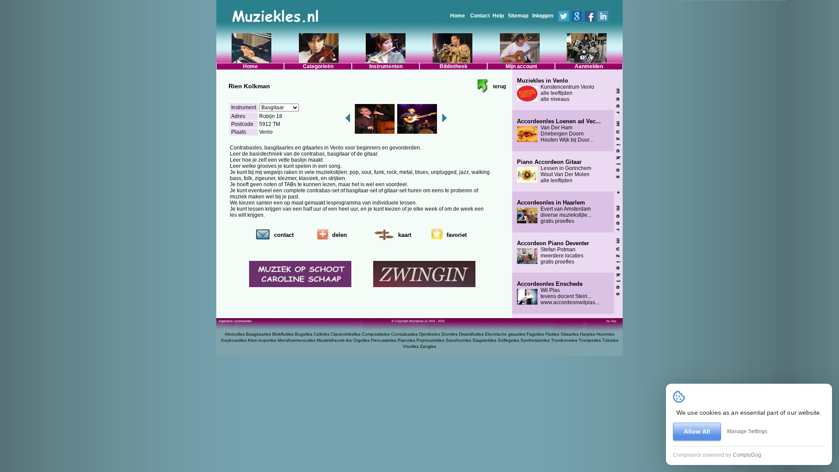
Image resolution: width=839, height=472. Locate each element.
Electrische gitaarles (505, 334)
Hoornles (605, 334)
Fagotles (535, 334)
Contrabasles (404, 334)
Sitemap (518, 16)
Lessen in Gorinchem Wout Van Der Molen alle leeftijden (554, 171)
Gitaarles (570, 334)
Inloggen (542, 16)
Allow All (697, 431)
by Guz (612, 321)
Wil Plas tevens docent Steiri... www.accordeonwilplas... (558, 293)
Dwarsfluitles (471, 334)
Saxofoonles (458, 340)
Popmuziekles (430, 340)
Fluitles (552, 334)
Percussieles (383, 340)
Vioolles (411, 346)
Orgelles (361, 340)
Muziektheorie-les (334, 340)
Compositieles (376, 334)
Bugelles (303, 334)
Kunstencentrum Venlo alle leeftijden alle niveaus (555, 90)
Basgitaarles (258, 334)
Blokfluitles (283, 334)
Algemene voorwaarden (235, 321)
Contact (480, 16)
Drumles (449, 334)
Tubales (610, 340)
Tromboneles (564, 340)
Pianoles (406, 340)
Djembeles (429, 334)
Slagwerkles (484, 340)
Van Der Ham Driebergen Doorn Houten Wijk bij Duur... (559, 130)
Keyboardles (233, 340)
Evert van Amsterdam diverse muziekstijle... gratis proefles (554, 212)
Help (498, 16)
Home (457, 16)
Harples (587, 334)
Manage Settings (747, 431)
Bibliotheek (454, 66)
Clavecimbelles (346, 334)
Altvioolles (235, 334)
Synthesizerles (535, 340)
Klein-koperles (262, 340)
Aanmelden (589, 66)
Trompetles (590, 340)
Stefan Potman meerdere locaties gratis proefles (553, 252)
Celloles (321, 334)
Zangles (428, 346)
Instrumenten (385, 66)
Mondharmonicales (296, 340)
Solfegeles (508, 340)
